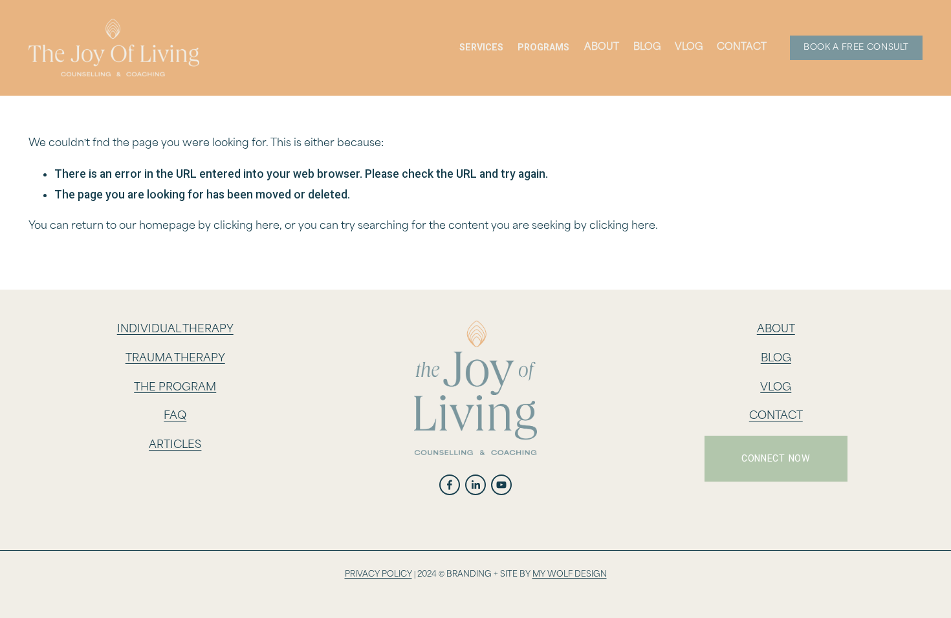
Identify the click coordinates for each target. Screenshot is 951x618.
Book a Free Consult (856, 47)
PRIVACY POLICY (378, 574)
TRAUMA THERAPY (175, 358)
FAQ (175, 415)
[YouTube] (501, 484)
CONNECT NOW (776, 458)
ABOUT (776, 329)
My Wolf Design (569, 574)
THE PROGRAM (175, 387)
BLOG (776, 358)
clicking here (246, 225)
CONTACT (776, 415)
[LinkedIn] (475, 484)
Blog (647, 47)
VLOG (689, 47)
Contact (742, 47)
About (601, 47)
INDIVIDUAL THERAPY (175, 329)
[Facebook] (449, 484)
